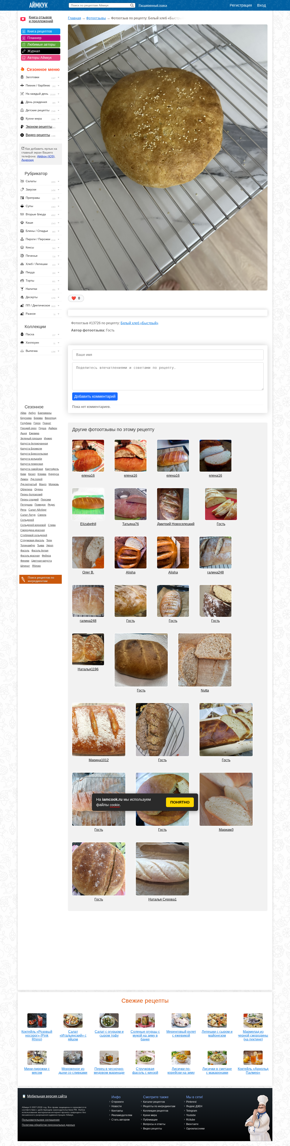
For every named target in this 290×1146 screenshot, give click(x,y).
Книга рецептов (39, 31)
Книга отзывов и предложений (41, 19)
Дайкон (52, 428)
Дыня (23, 433)
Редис (51, 504)
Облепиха (26, 489)
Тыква (40, 545)
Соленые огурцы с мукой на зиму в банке (145, 1035)
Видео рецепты (38, 135)
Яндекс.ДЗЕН (194, 1106)
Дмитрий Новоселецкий (175, 524)
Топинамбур (27, 545)
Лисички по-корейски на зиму (181, 1070)
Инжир (48, 438)
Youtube (191, 1115)
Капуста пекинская (31, 463)
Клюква (42, 474)
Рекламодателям (121, 1115)
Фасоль (24, 550)
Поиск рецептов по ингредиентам (41, 579)
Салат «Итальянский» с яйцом (73, 1035)
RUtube (190, 1119)
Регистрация (241, 5)
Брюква (38, 418)
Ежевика (34, 433)
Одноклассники (195, 1128)
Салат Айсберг (37, 509)
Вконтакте (192, 1124)
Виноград (50, 418)
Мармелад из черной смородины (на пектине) (253, 1035)
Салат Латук (27, 514)
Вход (261, 5)
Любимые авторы (41, 44)
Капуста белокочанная (34, 443)
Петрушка (26, 504)
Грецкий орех (28, 428)
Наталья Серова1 (162, 899)
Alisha (130, 572)
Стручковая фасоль (32, 540)
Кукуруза (53, 474)
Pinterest (191, 1101)
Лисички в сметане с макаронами (217, 1070)
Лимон (24, 479)
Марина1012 (99, 760)
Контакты (117, 1110)
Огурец (38, 489)
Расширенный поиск (153, 5)
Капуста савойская (31, 469)
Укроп (49, 545)
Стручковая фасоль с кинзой (145, 1070)
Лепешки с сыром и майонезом (217, 1033)
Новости (116, 1106)
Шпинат (25, 565)
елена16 (88, 475)
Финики (24, 560)
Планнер (34, 38)
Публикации (150, 1119)
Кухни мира (150, 1115)
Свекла (42, 514)
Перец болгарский (31, 494)
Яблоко (36, 565)
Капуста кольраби (31, 458)
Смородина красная (32, 530)
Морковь (54, 484)
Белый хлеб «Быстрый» (139, 323)
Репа (23, 509)
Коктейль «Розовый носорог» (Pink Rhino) (36, 1035)
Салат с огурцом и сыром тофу (109, 1033)
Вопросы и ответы (154, 1124)
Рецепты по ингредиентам (159, 1106)
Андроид (27, 160)
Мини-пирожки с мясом (37, 1070)
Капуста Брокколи (31, 448)
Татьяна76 (130, 524)
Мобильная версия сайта (47, 1096)
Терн (49, 540)
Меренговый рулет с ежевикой (181, 1033)
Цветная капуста (41, 560)
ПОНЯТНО (180, 802)
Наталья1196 (88, 669)
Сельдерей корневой (33, 525)
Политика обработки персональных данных (48, 1124)
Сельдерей (27, 520)
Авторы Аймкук (39, 57)
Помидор (40, 504)
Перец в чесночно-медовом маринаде (109, 1070)
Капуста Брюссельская (34, 453)
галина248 (215, 572)
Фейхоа (46, 555)
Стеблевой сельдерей (33, 535)
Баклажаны (45, 413)
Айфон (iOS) (46, 156)
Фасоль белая (39, 550)
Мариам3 (226, 830)
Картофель (52, 469)
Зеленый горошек (31, 438)
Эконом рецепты (39, 126)
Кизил (31, 474)
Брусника (26, 418)
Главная (74, 18)
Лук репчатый (28, 484)
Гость (221, 524)
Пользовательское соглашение (41, 1119)
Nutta (205, 690)
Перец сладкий (29, 499)
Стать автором (120, 1119)
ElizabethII (88, 524)
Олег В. (88, 572)
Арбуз (32, 413)
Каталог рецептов (154, 1101)
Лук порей (36, 479)
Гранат (47, 423)
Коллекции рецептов (155, 1110)
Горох (37, 423)
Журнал (33, 51)
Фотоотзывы (96, 18)
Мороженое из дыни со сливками (73, 1070)
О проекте (117, 1101)
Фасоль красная (30, 555)
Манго (42, 484)
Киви (23, 474)
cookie (115, 805)
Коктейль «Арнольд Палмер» (253, 1070)
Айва (23, 413)
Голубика (25, 423)
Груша (42, 428)
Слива (52, 525)
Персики (46, 499)
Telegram (191, 1110)
